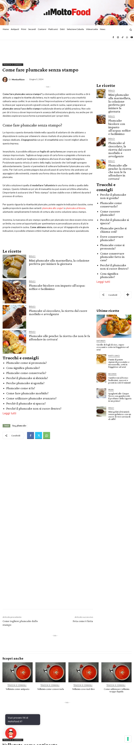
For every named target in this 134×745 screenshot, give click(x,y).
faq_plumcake (19, 425)
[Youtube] (131, 37)
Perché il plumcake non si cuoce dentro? (33, 408)
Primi (111, 390)
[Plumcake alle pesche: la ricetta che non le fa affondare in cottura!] (14, 342)
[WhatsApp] (127, 37)
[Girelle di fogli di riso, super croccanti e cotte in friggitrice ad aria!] (113, 326)
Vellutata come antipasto (17, 689)
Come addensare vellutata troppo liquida (116, 690)
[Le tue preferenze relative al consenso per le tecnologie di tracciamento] (128, 739)
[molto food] (67, 12)
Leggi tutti (9, 413)
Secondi (112, 374)
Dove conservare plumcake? (111, 238)
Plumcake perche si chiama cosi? (113, 229)
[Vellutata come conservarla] (50, 672)
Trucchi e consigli (12, 65)
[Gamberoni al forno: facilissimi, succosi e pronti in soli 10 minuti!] (101, 377)
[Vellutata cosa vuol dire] (83, 672)
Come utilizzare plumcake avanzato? (31, 398)
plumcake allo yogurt (53, 208)
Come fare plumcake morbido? (27, 393)
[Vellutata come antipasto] (17, 672)
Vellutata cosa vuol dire (83, 689)
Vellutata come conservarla (50, 689)
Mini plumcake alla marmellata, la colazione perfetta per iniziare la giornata (59, 262)
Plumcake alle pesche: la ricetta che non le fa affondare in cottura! (59, 337)
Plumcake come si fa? (20, 388)
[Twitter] (38, 435)
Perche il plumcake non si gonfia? (113, 196)
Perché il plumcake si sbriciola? (27, 378)
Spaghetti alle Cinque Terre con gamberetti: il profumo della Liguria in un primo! (119, 397)
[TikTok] (122, 37)
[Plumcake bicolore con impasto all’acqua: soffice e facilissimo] (14, 291)
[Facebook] (113, 37)
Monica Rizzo (18, 79)
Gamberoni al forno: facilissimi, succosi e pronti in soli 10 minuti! (119, 380)
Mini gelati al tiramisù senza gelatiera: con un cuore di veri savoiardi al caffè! (119, 415)
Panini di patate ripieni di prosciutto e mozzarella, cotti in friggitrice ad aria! (118, 363)
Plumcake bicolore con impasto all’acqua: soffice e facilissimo (57, 287)
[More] (127, 294)
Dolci (32, 256)
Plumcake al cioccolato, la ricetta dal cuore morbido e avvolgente (58, 312)
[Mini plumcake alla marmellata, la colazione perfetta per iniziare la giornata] (14, 266)
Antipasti (101, 341)
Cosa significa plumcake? (23, 368)
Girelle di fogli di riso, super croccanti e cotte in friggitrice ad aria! (112, 347)
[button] (130, 29)
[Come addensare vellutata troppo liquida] (116, 672)
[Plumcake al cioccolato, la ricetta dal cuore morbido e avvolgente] (14, 317)
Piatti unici (114, 356)
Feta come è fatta (83, 621)
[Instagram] (118, 37)
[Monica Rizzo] (5, 79)
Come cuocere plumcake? (110, 213)
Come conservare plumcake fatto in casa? (112, 257)
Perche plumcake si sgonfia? (25, 383)
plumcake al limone (75, 208)
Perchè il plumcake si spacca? (26, 403)
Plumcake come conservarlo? (26, 373)
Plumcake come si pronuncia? (26, 363)
